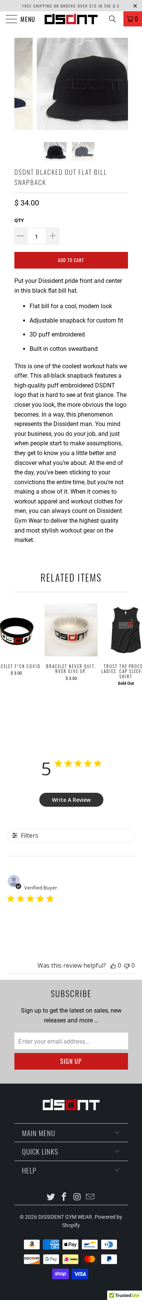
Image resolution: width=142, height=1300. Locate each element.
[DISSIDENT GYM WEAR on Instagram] (77, 1197)
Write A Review (71, 799)
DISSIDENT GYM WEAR (65, 1217)
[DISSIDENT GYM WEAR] (71, 18)
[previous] (21, 84)
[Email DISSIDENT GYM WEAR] (90, 1197)
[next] (120, 84)
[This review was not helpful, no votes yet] (127, 965)
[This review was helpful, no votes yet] (113, 965)
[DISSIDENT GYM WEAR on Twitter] (51, 1197)
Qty (19, 220)
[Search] (115, 18)
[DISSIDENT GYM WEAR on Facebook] (64, 1197)
